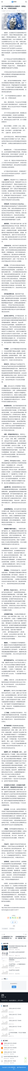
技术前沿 (12, 928)
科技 (19, 11)
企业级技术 (5, 928)
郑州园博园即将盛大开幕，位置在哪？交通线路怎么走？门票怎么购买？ (21, 936)
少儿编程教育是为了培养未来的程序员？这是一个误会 (7, 936)
